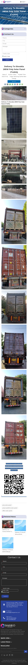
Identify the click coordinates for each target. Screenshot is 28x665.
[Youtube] (9, 655)
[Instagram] (12, 655)
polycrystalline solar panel (9, 508)
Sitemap (17, 661)
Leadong (14, 663)
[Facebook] (2, 655)
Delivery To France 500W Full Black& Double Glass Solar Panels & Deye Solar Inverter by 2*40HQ (7, 531)
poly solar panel (6, 505)
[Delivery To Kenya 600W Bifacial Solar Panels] (7, 542)
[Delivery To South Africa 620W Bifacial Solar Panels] (20, 525)
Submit (7, 59)
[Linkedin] (4, 655)
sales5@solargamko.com (13, 612)
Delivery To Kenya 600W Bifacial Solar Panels (7, 551)
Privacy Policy (10, 661)
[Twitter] (7, 655)
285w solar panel (7, 510)
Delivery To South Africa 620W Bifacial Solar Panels (20, 533)
